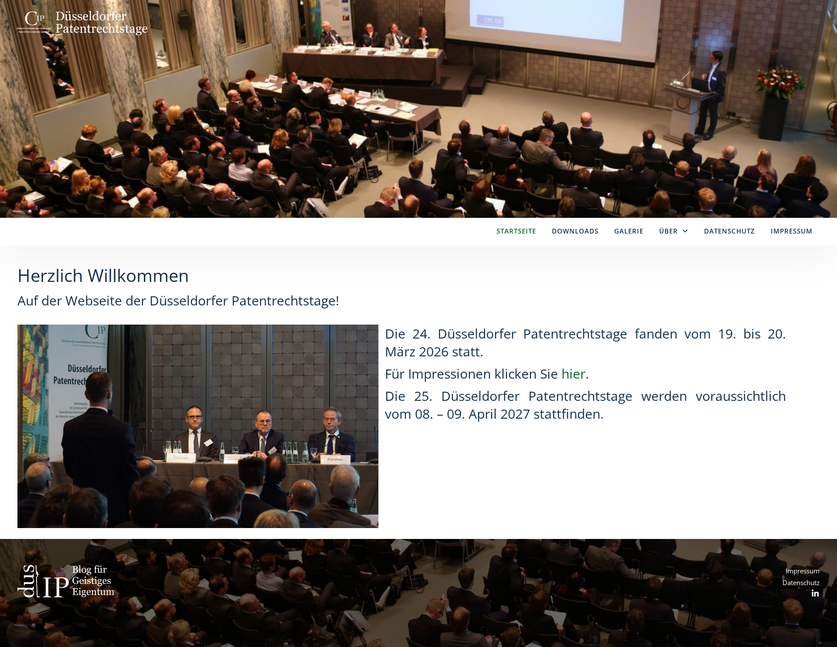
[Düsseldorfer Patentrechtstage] (82, 54)
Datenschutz (729, 231)
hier (573, 374)
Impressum (792, 231)
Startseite (516, 231)
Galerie (628, 231)
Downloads (575, 231)
